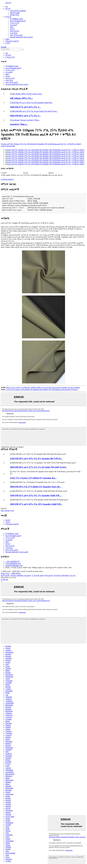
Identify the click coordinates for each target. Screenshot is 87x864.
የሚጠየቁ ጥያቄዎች (12, 41)
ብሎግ (7, 39)
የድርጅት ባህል (14, 13)
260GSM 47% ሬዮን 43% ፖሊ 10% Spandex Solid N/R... (36, 504)
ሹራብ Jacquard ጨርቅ (18, 21)
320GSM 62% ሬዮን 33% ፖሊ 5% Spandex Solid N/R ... (36, 495)
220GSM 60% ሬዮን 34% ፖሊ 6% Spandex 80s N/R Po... (36, 458)
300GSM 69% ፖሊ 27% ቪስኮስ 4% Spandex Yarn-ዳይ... (35, 486)
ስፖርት (12, 29)
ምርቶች (8, 17)
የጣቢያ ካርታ (5, 573)
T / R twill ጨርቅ (38, 575)
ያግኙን (7, 43)
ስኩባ (11, 27)
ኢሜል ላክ (4, 579)
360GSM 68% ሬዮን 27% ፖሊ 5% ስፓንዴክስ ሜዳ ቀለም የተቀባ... (38, 467)
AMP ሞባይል (15, 573)
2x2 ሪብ (72, 575)
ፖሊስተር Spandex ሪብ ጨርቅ (20, 575)
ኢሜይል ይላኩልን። (7, 179)
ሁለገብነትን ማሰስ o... (19, 124)
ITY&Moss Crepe (16, 19)
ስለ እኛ (7, 9)
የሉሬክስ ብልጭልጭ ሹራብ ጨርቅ (21, 37)
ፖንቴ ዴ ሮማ (14, 23)
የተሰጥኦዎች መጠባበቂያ (18, 11)
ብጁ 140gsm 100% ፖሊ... (21, 98)
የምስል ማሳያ (14, 15)
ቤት (6, 7)
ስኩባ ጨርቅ (49, 575)
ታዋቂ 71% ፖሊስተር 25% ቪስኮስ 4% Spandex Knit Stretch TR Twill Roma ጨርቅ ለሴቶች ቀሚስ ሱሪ (42, 389)
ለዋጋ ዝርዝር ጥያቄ (7, 510)
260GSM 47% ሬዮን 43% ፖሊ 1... (25, 107)
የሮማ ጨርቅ (5, 575)
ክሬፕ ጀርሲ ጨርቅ (16, 35)
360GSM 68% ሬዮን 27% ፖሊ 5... (25, 115)
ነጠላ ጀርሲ (13, 33)
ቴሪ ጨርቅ (13, 25)
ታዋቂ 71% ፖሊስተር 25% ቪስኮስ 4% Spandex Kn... (33, 478)
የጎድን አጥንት (14, 31)
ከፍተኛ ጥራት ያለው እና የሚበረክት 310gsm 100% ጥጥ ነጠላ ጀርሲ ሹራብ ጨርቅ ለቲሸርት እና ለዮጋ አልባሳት (43, 387)
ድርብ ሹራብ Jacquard (61, 575)
